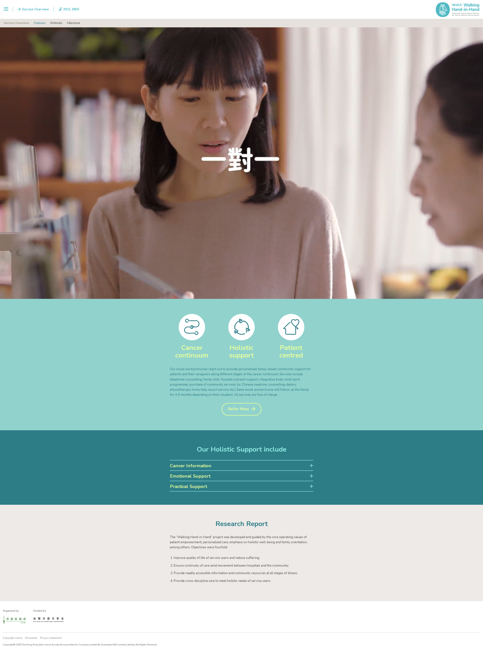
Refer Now (238, 409)
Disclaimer (31, 638)
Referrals (56, 23)
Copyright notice (12, 638)
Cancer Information (190, 466)
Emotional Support (190, 476)
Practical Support (188, 486)
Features (39, 23)
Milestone (73, 23)
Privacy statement (51, 638)
